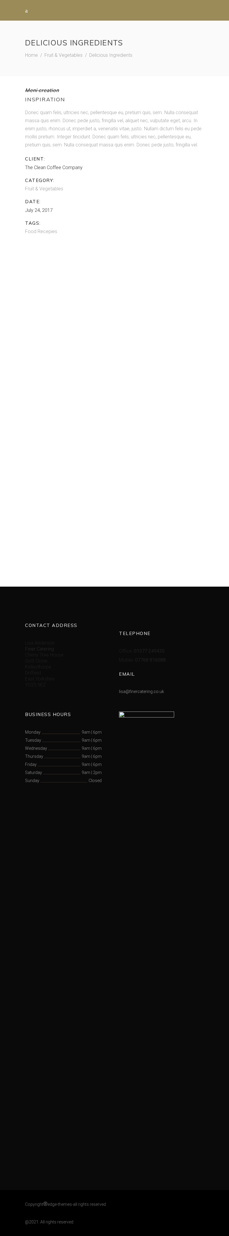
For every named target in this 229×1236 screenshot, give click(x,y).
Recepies (47, 231)
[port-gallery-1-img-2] (67, 396)
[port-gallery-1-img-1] (114, 301)
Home (31, 55)
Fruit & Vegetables (63, 55)
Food (30, 231)
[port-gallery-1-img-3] (67, 490)
